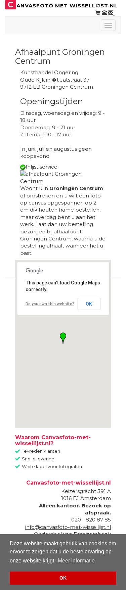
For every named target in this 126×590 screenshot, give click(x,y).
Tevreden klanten (41, 451)
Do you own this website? (50, 304)
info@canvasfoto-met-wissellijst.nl (68, 527)
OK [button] (63, 578)
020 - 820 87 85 (91, 519)
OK (89, 304)
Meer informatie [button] (76, 560)
